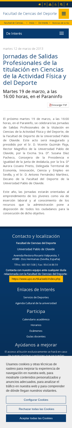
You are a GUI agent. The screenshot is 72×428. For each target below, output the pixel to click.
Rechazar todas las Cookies (36, 409)
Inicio (31, 22)
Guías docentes (36, 336)
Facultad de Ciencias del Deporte (30, 13)
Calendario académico (36, 319)
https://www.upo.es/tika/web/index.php (36, 279)
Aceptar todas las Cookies (36, 418)
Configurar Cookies (36, 399)
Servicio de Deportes (36, 297)
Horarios (36, 325)
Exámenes (36, 331)
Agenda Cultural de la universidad (36, 303)
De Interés (43, 22)
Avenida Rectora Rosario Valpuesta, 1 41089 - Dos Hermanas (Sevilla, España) (36, 257)
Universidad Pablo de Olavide (36, 249)
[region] (36, 392)
